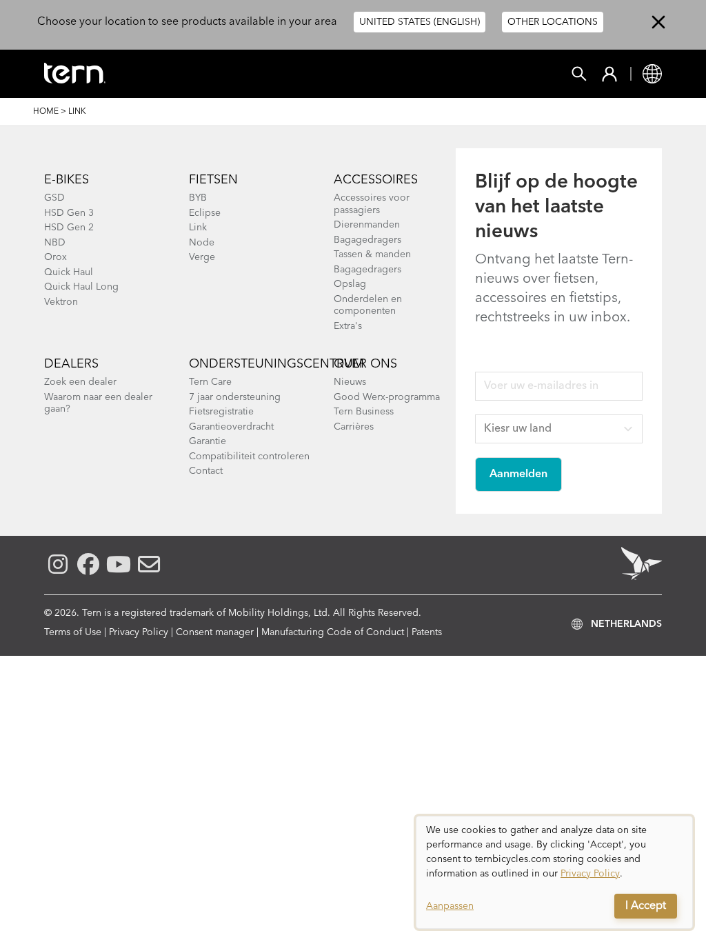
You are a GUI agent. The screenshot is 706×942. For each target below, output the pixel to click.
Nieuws (350, 382)
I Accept (645, 906)
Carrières (354, 427)
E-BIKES (66, 180)
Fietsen (213, 180)
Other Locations (552, 22)
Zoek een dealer (80, 382)
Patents (427, 632)
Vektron (61, 302)
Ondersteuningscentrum (276, 364)
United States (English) (419, 22)
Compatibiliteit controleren (249, 456)
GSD (54, 198)
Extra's (348, 326)
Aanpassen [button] (450, 906)
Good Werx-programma (387, 397)
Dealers (71, 364)
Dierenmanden (367, 225)
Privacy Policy (138, 632)
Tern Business (364, 412)
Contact (206, 471)
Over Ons (365, 364)
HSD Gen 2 (69, 227)
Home (46, 112)
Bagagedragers (367, 240)
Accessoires (376, 180)
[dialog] (554, 872)
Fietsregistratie (221, 412)
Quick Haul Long (81, 287)
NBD (54, 243)
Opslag (350, 284)
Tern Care (210, 382)
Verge (202, 257)
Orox (55, 257)
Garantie (207, 441)
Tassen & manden (372, 254)
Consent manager (215, 632)
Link (198, 227)
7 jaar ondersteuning (235, 397)
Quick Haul (68, 272)
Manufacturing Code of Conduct (332, 632)
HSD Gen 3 (69, 213)
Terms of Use (72, 632)
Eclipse (205, 213)
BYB (198, 198)
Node (201, 243)
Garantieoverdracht (231, 427)
